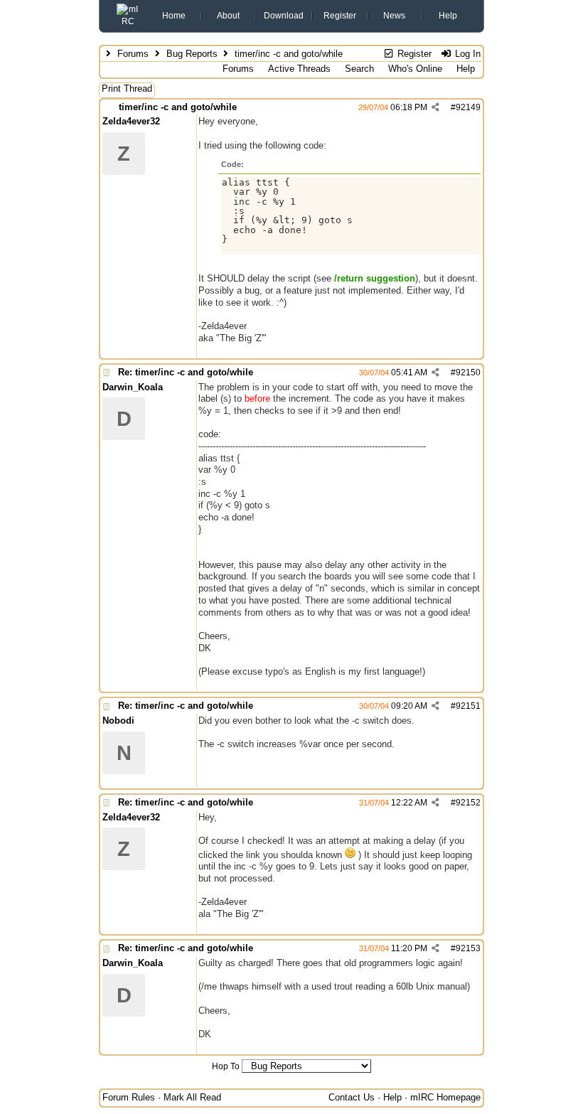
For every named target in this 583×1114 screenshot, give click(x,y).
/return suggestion (374, 278)
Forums (133, 53)
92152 (468, 803)
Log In (466, 53)
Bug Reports (192, 53)
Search (359, 68)
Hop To (226, 1066)
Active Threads (299, 68)
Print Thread (127, 88)
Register (339, 16)
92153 (468, 948)
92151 (468, 706)
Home (174, 16)
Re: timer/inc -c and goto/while (185, 372)
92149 (468, 107)
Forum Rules (128, 1097)
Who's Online (415, 68)
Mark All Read (192, 1097)
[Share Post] (435, 107)
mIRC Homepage (445, 1097)
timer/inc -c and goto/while (178, 107)
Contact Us (351, 1097)
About (228, 16)
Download (284, 16)
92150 (468, 372)
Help (448, 16)
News (394, 16)
